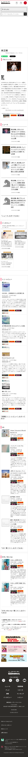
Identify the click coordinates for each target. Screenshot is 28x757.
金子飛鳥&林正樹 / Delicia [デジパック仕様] (13, 326)
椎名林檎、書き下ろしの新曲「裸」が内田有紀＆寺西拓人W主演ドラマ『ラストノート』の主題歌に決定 (18, 202)
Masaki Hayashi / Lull (8, 358)
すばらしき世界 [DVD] (16, 560)
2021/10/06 (16, 563)
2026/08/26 (16, 436)
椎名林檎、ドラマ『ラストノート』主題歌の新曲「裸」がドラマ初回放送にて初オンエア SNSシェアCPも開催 (18, 184)
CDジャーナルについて (6, 721)
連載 (7, 693)
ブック (8, 690)
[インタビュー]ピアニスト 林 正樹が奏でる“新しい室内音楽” (6, 263)
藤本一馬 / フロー (6, 391)
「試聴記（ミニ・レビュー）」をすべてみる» (13, 417)
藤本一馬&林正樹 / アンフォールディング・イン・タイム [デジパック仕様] (18, 522)
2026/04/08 (16, 478)
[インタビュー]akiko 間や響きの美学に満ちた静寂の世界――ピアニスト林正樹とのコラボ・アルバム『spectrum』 (6, 243)
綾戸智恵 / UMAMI (15, 496)
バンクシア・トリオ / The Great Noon (16, 447)
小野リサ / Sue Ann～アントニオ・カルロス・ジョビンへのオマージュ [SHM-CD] (18, 473)
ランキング (20, 693)
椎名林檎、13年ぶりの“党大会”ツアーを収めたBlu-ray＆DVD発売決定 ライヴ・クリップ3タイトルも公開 (18, 133)
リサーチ (20, 690)
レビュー (20, 697)
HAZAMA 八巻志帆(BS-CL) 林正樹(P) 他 (13, 293)
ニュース (7, 686)
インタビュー (8, 697)
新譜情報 (20, 686)
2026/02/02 (16, 500)
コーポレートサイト (14, 712)
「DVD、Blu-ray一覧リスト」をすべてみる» (13, 612)
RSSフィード (4, 729)
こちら (19, 621)
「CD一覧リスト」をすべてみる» (12, 548)
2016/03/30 (5, 395)
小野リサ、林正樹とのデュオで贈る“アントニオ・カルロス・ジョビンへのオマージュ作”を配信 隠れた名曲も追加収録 (18, 167)
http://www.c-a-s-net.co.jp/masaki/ (15, 110)
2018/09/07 (5, 297)
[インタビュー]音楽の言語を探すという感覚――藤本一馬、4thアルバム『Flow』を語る (20, 242)
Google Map (14, 709)
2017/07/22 (5, 329)
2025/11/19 (16, 527)
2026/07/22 (16, 451)
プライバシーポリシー (6, 725)
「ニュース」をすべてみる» (10, 216)
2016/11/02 (5, 361)
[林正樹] (3, 76)
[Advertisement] (14, 32)
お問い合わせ (4, 732)
